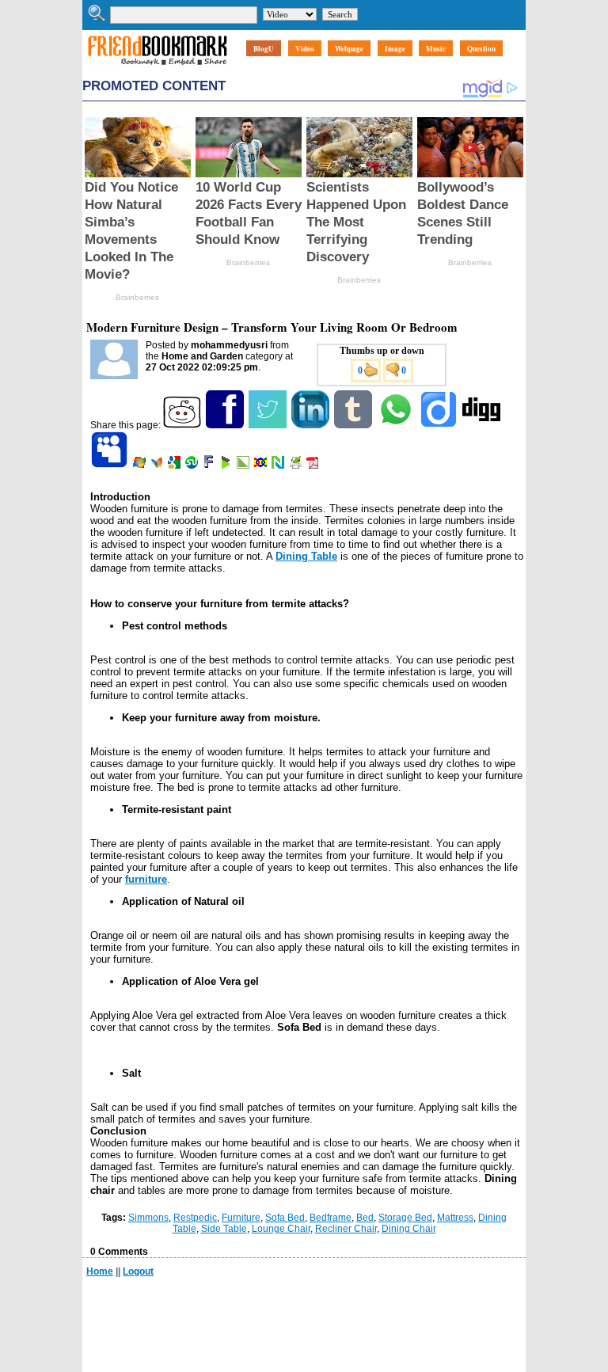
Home (99, 1271)
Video (304, 49)
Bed (365, 1217)
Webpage (349, 49)
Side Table (224, 1228)
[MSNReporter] (157, 465)
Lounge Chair (281, 1228)
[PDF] (313, 465)
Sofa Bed (285, 1217)
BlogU (263, 49)
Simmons (148, 1217)
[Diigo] (440, 425)
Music (436, 49)
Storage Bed (405, 1217)
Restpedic (195, 1217)
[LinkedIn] (311, 425)
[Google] (175, 465)
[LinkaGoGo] (261, 465)
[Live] (140, 465)
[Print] (296, 465)
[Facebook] (226, 425)
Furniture (241, 1217)
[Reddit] (183, 425)
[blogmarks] (226, 465)
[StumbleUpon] (192, 465)
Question (481, 49)
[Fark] (210, 465)
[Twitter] (269, 425)
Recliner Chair (346, 1228)
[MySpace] (110, 465)
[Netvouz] (279, 465)
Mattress (455, 1217)
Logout (138, 1271)
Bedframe (331, 1217)
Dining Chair (409, 1228)
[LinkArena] (244, 465)
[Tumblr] (354, 425)
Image (395, 49)
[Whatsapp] (397, 425)
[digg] (482, 425)
